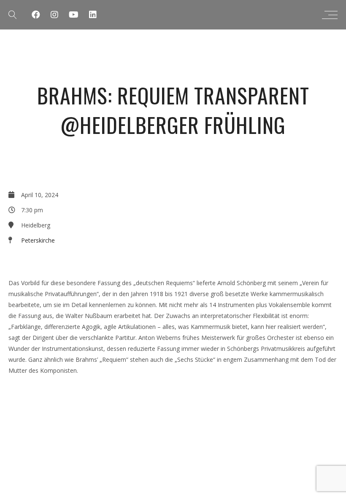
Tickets (24, 262)
